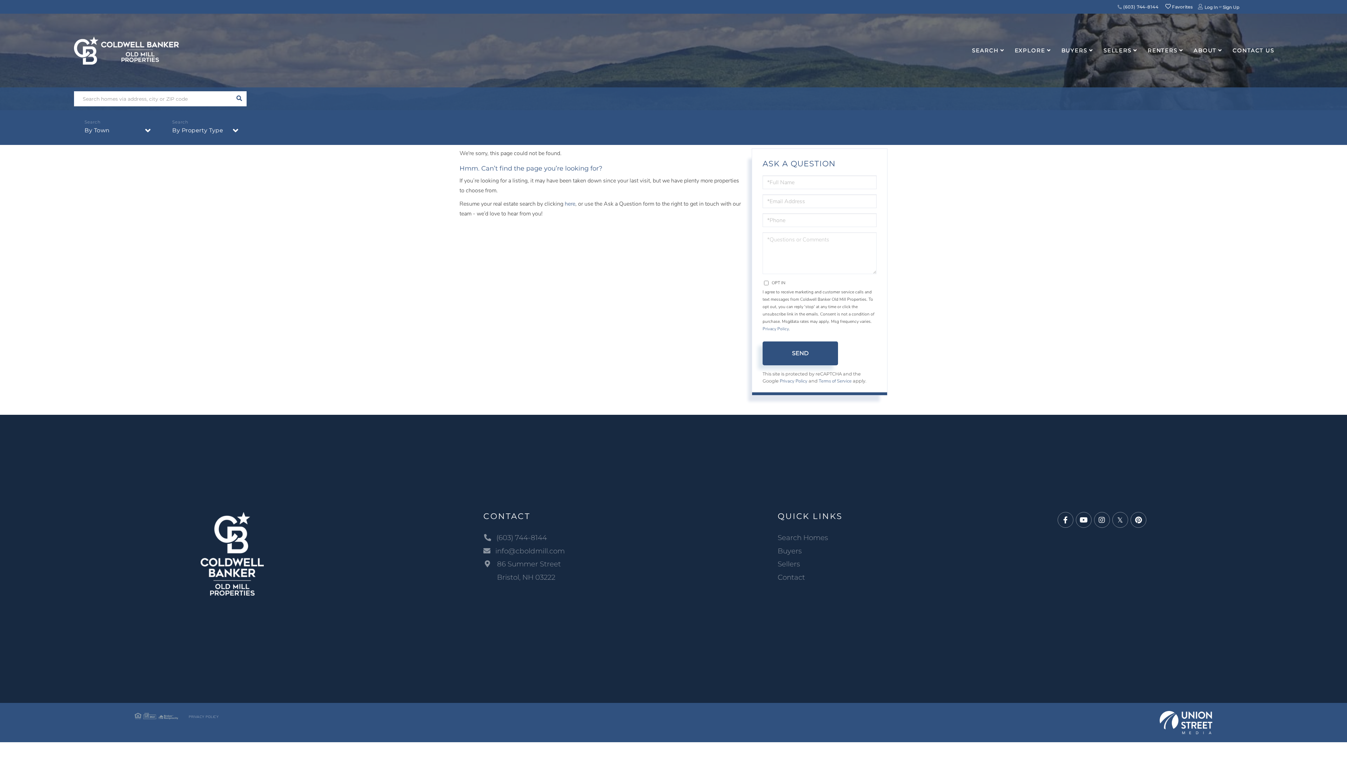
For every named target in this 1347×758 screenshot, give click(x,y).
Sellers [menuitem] (1118, 50)
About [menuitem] (1205, 50)
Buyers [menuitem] (1074, 50)
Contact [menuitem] (791, 577)
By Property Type (197, 130)
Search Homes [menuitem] (803, 537)
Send (800, 353)
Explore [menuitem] (1030, 50)
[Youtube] (1083, 520)
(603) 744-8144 (1140, 6)
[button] (239, 98)
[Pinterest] (1138, 520)
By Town (97, 130)
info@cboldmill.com (530, 551)
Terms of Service (835, 381)
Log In (1211, 7)
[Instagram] (1102, 520)
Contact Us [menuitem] (1253, 50)
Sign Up (1231, 7)
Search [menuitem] (985, 50)
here (570, 204)
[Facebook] (1065, 520)
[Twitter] (1120, 520)
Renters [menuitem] (1163, 50)
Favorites (1182, 6)
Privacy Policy (776, 329)
